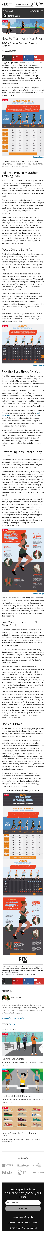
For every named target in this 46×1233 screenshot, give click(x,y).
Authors (12, 1223)
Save (6, 21)
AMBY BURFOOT (16, 997)
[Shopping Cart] (41, 4)
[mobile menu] (10, 4)
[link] (7, 58)
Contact (20, 1223)
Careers (34, 1223)
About (27, 1223)
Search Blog (14, 16)
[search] (33, 4)
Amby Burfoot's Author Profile (13, 1018)
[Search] (5, 16)
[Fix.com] (5, 4)
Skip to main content (23, 17)
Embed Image (38, 157)
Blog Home (8, 11)
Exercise (12, 1024)
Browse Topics (36, 11)
